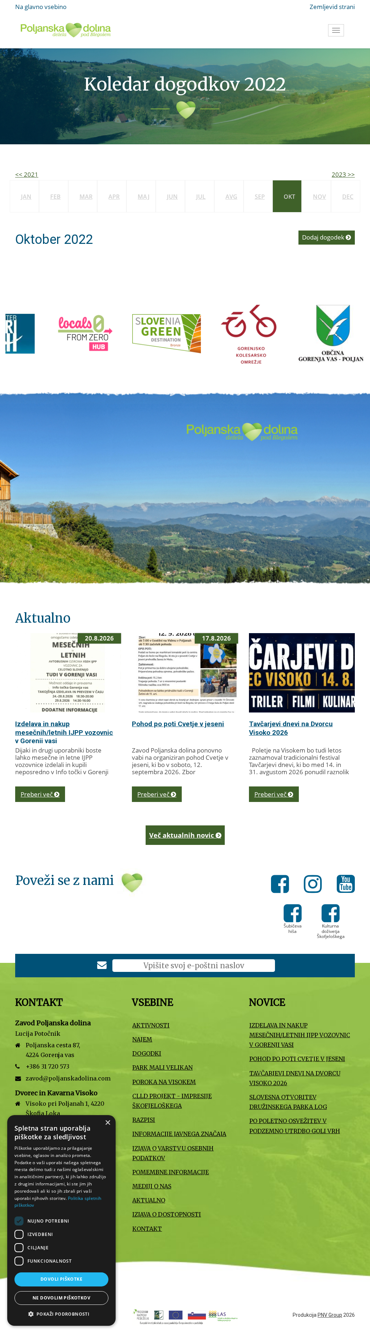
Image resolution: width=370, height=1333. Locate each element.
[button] (61, 1314)
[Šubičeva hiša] (293, 918)
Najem (142, 1039)
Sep (260, 197)
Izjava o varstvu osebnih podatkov (173, 1153)
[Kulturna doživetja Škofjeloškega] (331, 918)
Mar (85, 197)
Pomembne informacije (170, 1172)
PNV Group (330, 1315)
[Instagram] (315, 885)
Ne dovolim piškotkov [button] (61, 1298)
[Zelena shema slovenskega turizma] (97, 333)
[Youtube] (346, 885)
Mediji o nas (151, 1186)
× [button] (107, 1123)
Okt (289, 197)
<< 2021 (26, 174)
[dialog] (61, 1220)
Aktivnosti (150, 1025)
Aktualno (148, 1200)
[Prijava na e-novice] (102, 966)
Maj (144, 197)
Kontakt (147, 1228)
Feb (55, 197)
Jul (201, 197)
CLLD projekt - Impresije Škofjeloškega (172, 1100)
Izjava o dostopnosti (166, 1214)
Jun (172, 197)
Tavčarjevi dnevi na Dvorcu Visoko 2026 (294, 1078)
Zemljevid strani (332, 7)
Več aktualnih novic (182, 835)
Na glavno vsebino (40, 7)
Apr (114, 197)
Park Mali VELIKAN (162, 1067)
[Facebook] (282, 885)
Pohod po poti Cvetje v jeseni (178, 724)
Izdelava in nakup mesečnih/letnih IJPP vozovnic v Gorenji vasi (64, 732)
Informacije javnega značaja (179, 1133)
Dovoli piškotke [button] (61, 1279)
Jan (26, 197)
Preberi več (37, 794)
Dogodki (146, 1053)
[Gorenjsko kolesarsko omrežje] (180, 333)
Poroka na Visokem (164, 1082)
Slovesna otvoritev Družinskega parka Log (288, 1101)
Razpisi (143, 1119)
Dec (347, 197)
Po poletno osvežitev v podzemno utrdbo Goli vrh (294, 1125)
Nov (319, 197)
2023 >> (343, 174)
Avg (231, 197)
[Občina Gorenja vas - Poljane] (263, 333)
